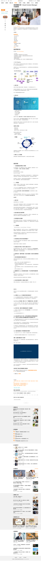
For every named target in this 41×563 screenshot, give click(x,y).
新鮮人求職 (15, 387)
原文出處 (18, 26)
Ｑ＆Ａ (15, 47)
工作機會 (19, 373)
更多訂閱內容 (36, 468)
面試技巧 (19, 387)
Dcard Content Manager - (20, 51)
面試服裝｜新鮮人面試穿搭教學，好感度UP (20, 385)
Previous (12, 523)
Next (39, 523)
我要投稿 (16, 557)
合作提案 (20, 557)
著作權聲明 (24, 557)
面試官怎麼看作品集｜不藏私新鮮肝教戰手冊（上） (21, 383)
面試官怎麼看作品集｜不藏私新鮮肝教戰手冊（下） (21, 384)
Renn (15, 26)
